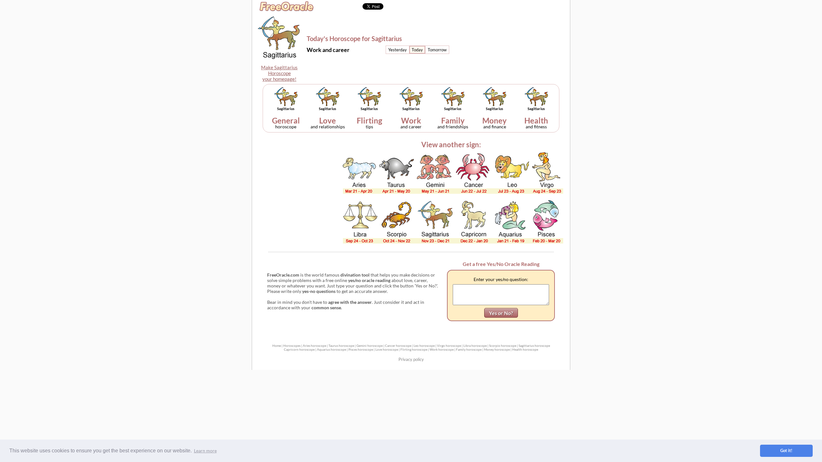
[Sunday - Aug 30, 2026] (397, 50)
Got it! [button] (786, 450)
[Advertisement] (516, 40)
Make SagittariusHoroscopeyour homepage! (279, 73)
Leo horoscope (424, 345)
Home (276, 345)
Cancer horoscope (398, 345)
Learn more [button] (205, 450)
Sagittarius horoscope (534, 345)
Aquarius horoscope (331, 349)
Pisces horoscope (360, 349)
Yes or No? (501, 313)
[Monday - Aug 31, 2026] (417, 50)
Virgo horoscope (449, 345)
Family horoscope (469, 349)
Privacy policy (411, 359)
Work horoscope (442, 349)
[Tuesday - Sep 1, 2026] (437, 50)
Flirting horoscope (413, 349)
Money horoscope (497, 349)
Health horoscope (525, 349)
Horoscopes (292, 345)
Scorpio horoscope (502, 345)
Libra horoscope (475, 345)
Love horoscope (386, 349)
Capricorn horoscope (299, 349)
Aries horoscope (314, 345)
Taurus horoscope (341, 345)
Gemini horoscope (369, 345)
